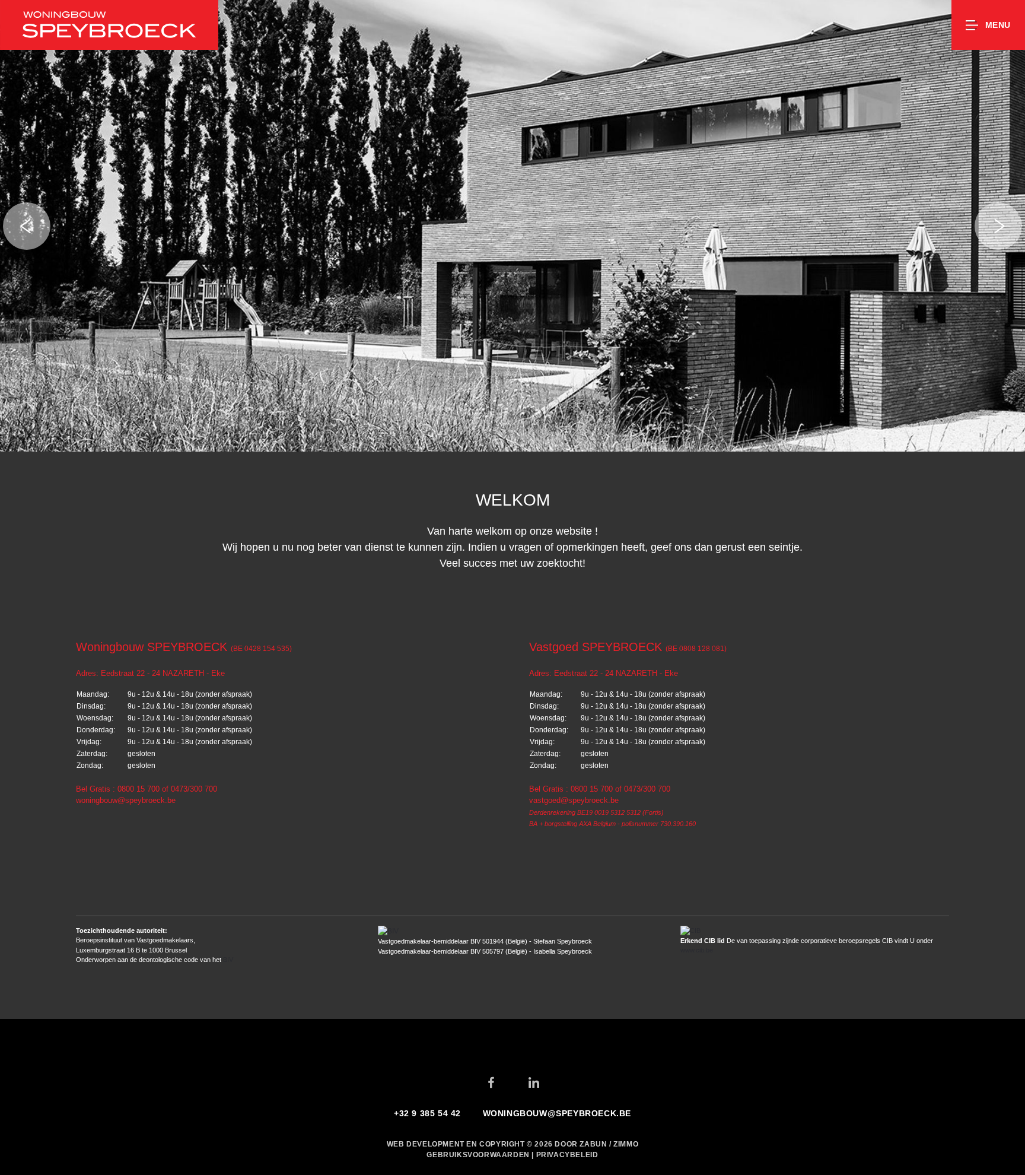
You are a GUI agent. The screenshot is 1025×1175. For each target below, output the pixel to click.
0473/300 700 (194, 789)
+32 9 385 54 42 (427, 1113)
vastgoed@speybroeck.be (574, 800)
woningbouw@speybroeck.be (126, 800)
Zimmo (625, 1144)
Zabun (593, 1144)
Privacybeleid (567, 1155)
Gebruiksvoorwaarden (478, 1155)
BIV (228, 959)
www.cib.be (696, 950)
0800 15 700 (138, 789)
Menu (998, 25)
